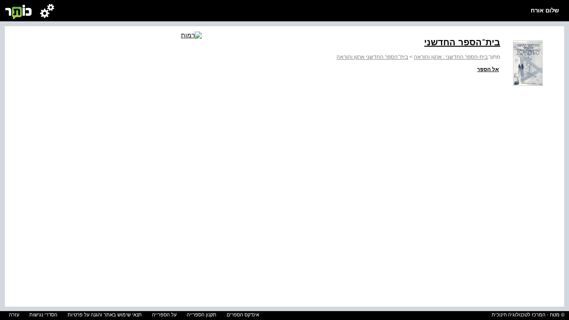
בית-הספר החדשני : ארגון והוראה (451, 57)
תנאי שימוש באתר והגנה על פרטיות (105, 314)
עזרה (14, 314)
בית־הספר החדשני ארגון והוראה (372, 57)
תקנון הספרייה (201, 314)
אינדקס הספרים (243, 314)
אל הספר (488, 69)
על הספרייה (164, 314)
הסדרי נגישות (43, 314)
